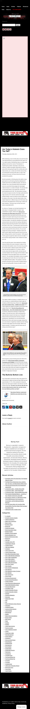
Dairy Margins (8, 569)
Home (3, 6)
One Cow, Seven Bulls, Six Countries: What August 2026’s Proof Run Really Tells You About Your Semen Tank (16, 506)
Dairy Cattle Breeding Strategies (12, 555)
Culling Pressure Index (10, 552)
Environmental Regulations (11, 579)
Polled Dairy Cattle (9, 633)
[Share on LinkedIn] (14, 407)
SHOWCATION (8, 643)
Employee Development (10, 578)
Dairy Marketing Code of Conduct (12, 571)
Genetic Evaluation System (11, 592)
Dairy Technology (9, 574)
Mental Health (8, 617)
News (8, 6)
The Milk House (8, 655)
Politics (6, 631)
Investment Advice (9, 607)
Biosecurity (7, 526)
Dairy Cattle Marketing (10, 561)
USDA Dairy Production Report (12, 665)
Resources (25, 6)
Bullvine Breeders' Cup (10, 535)
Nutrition (7, 622)
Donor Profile (8, 576)
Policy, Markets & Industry (11, 629)
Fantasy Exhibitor (9, 581)
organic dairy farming (10, 626)
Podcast (19, 6)
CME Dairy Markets (9, 547)
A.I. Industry (7, 516)
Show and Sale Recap (10, 640)
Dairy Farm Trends (9, 564)
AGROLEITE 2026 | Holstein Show (13, 509)
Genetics (7, 593)
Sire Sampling (8, 645)
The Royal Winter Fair (10, 657)
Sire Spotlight (8, 647)
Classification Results (10, 543)
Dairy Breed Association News (12, 554)
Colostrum (7, 548)
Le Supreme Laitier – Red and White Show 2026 (16, 492)
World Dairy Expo (9, 667)
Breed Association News (10, 530)
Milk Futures (8, 619)
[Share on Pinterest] (10, 407)
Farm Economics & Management (12, 583)
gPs (6, 602)
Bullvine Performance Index (11, 536)
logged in (10, 418)
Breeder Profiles (9, 531)
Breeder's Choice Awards (11, 533)
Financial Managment (10, 586)
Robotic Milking (8, 636)
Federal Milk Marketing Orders (12, 585)
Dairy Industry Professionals (11, 567)
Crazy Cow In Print (9, 550)
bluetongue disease (9, 528)
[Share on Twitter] (7, 407)
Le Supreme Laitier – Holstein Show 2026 (14, 489)
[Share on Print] (17, 407)
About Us (8, 9)
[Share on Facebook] (3, 407)
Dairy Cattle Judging (9, 559)
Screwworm (8, 638)
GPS (6, 600)
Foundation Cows (9, 588)
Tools (3, 9)
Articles (13, 6)
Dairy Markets (8, 573)
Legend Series (8, 610)
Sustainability (8, 648)
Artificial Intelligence (9, 519)
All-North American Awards (11, 518)
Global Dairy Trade (9, 598)
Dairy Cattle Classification (11, 557)
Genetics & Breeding (10, 595)
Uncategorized (8, 664)
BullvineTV (7, 538)
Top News (7, 660)
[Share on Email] (20, 407)
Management (8, 612)
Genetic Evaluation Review (11, 590)
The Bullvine (8, 653)
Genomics (7, 597)
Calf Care (7, 540)
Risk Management (9, 634)
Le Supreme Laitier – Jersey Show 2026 (14, 490)
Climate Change (9, 545)
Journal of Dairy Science (10, 609)
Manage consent (21, 707)
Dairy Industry (8, 566)
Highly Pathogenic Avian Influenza (13, 603)
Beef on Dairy (8, 523)
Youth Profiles (8, 671)
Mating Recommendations (11, 616)
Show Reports (8, 641)
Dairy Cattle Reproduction (11, 562)
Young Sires (8, 669)
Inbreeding (7, 605)
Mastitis (7, 614)
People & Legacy (9, 628)
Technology (7, 652)
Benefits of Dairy (9, 524)
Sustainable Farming (10, 650)
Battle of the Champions (10, 521)
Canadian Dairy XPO (10, 542)
